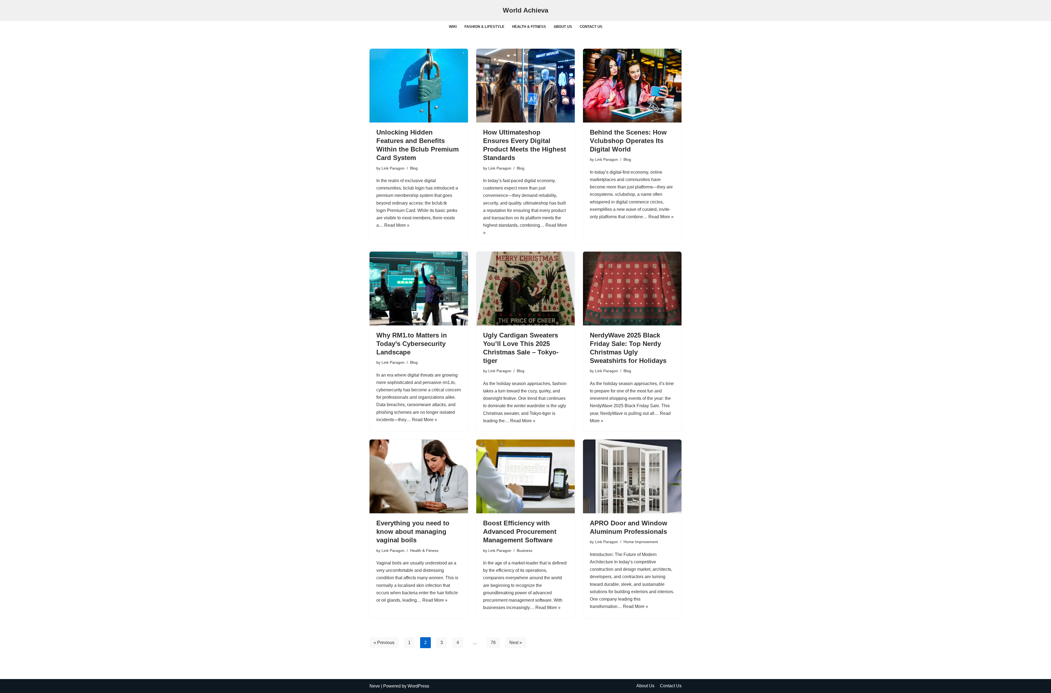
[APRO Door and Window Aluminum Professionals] (632, 476)
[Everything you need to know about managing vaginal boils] (418, 476)
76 (493, 642)
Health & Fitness (529, 27)
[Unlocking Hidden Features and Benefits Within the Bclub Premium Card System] (418, 86)
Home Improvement (640, 542)
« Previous (384, 642)
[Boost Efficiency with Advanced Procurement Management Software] (525, 476)
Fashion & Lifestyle (484, 27)
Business (524, 550)
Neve (374, 686)
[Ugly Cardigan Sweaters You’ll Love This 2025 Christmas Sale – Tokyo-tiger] (525, 288)
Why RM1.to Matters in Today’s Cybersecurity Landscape (411, 343)
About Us (563, 27)
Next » (515, 642)
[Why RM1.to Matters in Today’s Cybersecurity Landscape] (418, 288)
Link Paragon (393, 168)
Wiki (453, 27)
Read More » (396, 225)
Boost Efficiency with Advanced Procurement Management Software (519, 531)
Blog (414, 168)
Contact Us (591, 27)
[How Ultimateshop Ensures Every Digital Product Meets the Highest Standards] (525, 86)
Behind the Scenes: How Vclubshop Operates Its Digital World (628, 141)
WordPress (418, 686)
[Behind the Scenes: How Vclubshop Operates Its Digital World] (632, 86)
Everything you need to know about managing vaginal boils (412, 531)
